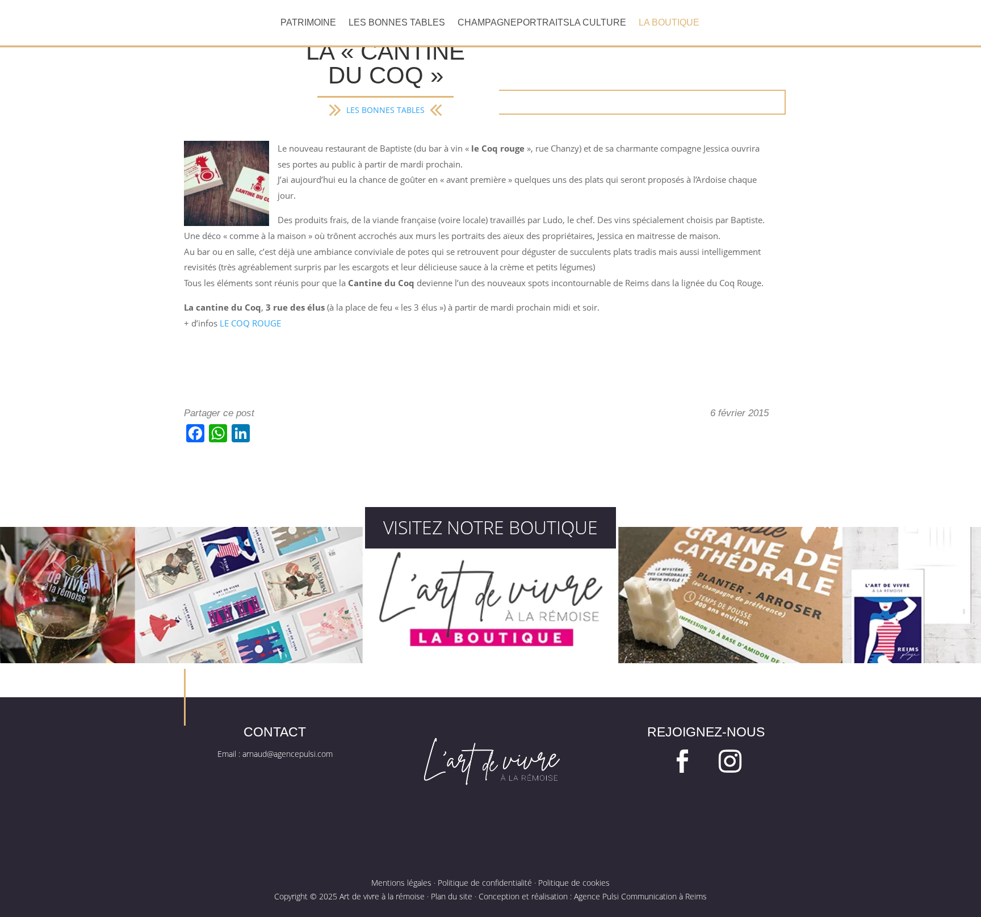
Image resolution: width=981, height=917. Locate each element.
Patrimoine (308, 23)
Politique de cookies (574, 882)
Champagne (487, 23)
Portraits (543, 23)
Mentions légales (401, 882)
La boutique (669, 23)
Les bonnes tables (397, 23)
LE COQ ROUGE (250, 323)
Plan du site (451, 896)
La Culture (597, 23)
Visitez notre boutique (490, 527)
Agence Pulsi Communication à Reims (640, 896)
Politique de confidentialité (485, 882)
